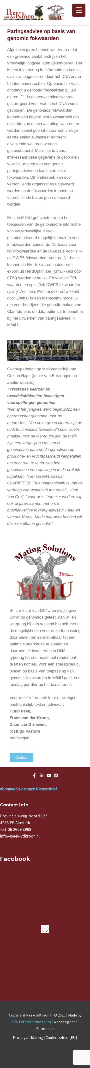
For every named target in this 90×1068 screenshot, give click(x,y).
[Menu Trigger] (78, 10)
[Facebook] (34, 775)
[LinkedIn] (41, 775)
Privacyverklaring (28, 1037)
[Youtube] (49, 775)
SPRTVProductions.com (31, 1021)
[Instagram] (56, 775)
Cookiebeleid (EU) (61, 1037)
